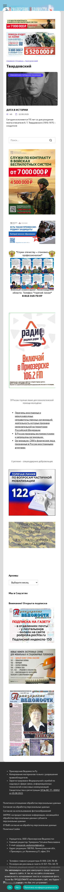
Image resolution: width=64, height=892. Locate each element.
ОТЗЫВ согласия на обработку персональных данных (29, 825)
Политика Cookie (11, 829)
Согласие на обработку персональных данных (26, 807)
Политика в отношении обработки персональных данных (32, 803)
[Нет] (60, 879)
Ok (9, 887)
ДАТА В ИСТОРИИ (17, 109)
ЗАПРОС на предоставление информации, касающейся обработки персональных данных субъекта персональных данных (31, 818)
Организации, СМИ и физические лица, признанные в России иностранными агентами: (35, 444)
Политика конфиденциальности (40, 887)
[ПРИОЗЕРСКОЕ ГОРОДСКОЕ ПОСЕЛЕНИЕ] (32, 104)
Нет (18, 887)
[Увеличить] (51, 224)
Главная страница (14, 61)
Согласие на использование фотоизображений (27, 811)
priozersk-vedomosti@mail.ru (30, 845)
